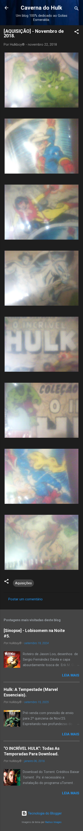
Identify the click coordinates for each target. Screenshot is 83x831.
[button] (76, 32)
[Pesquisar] (76, 9)
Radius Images (53, 822)
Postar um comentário (25, 599)
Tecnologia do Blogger (44, 813)
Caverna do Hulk (41, 8)
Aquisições (23, 583)
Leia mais (70, 675)
